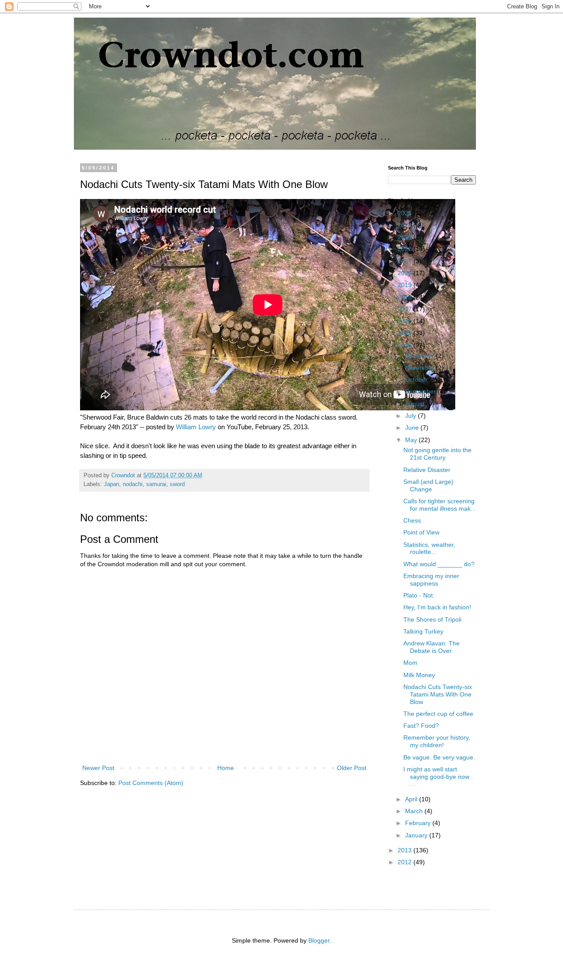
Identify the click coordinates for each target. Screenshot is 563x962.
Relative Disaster (426, 469)
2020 (405, 272)
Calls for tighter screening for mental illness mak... (439, 505)
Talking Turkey (423, 631)
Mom (410, 662)
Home (225, 767)
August (415, 403)
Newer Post (98, 767)
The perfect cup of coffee (438, 713)
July (411, 415)
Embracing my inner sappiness (431, 579)
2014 (405, 345)
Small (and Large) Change (428, 485)
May (412, 439)
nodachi (133, 484)
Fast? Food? (421, 725)
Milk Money (419, 674)
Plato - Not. (419, 595)
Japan (111, 484)
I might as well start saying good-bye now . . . (438, 777)
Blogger (318, 940)
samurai (156, 484)
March (414, 811)
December (420, 355)
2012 (405, 862)
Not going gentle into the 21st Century (437, 453)
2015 (405, 332)
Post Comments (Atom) (150, 782)
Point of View (421, 532)
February (418, 822)
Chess (412, 520)
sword (177, 484)
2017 (405, 309)
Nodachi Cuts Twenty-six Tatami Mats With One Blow (437, 694)
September (421, 391)
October (417, 379)
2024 (405, 225)
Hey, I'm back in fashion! (437, 607)
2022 (405, 248)
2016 (405, 320)
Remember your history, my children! (436, 741)
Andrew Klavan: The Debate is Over (431, 647)
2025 (405, 213)
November (420, 367)
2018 (405, 297)
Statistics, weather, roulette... (429, 548)
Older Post (351, 767)
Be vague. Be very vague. (439, 757)
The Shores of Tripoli (432, 619)
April (412, 799)
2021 (405, 261)
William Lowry (196, 427)
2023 (405, 236)
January (417, 835)
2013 (405, 850)
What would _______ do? (439, 564)
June (412, 427)
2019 (405, 284)
